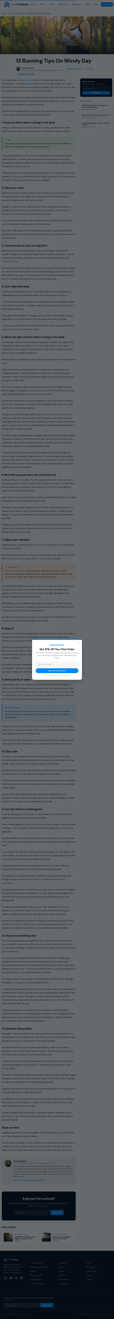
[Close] (78, 643)
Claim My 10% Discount (57, 671)
